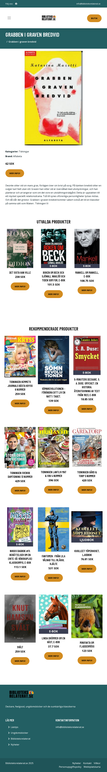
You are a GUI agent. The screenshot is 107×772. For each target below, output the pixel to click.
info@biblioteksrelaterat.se (88, 3)
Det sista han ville (20, 272)
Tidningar (24, 151)
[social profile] (16, 3)
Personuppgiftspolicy (70, 766)
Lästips (14, 727)
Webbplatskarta (92, 766)
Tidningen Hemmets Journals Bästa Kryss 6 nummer (20, 385)
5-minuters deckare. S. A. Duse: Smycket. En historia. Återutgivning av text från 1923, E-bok (87, 387)
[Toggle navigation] (9, 18)
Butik (94, 18)
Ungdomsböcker (19, 732)
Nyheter (15, 744)
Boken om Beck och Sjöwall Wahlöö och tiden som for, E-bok (53, 276)
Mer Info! (14, 173)
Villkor (97, 763)
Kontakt (87, 763)
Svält (20, 647)
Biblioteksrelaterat (20, 738)
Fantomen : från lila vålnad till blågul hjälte (53, 559)
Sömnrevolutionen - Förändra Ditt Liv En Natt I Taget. (53, 392)
